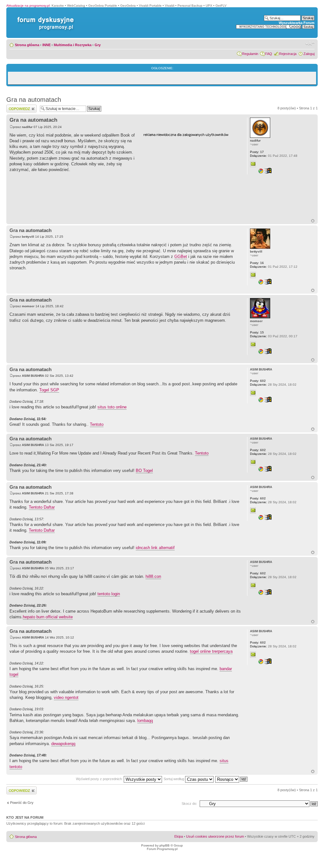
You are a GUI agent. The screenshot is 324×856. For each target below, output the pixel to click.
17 (257, 152)
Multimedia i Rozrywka (72, 45)
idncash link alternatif (155, 547)
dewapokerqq (63, 743)
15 (257, 332)
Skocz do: (189, 803)
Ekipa (178, 836)
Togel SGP (49, 390)
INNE (46, 45)
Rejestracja (287, 54)
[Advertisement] (190, 177)
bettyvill (28, 236)
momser (28, 306)
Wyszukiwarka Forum (297, 23)
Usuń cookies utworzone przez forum (215, 836)
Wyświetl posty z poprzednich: (100, 779)
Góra (313, 221)
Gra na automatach (33, 99)
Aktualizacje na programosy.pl (28, 5)
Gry (98, 45)
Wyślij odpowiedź (19, 106)
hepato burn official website (48, 616)
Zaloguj (309, 54)
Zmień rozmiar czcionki (310, 43)
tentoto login (108, 593)
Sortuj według (174, 779)
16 (257, 263)
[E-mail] (253, 164)
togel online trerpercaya (211, 651)
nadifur (27, 127)
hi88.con (153, 576)
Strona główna (27, 45)
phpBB (164, 845)
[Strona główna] (44, 17)
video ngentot (66, 697)
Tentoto (96, 424)
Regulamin (250, 54)
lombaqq (145, 720)
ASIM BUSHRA (33, 375)
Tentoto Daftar (42, 507)
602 (258, 380)
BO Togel (144, 470)
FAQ (268, 54)
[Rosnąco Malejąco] (231, 779)
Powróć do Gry (22, 802)
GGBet (180, 256)
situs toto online (112, 407)
